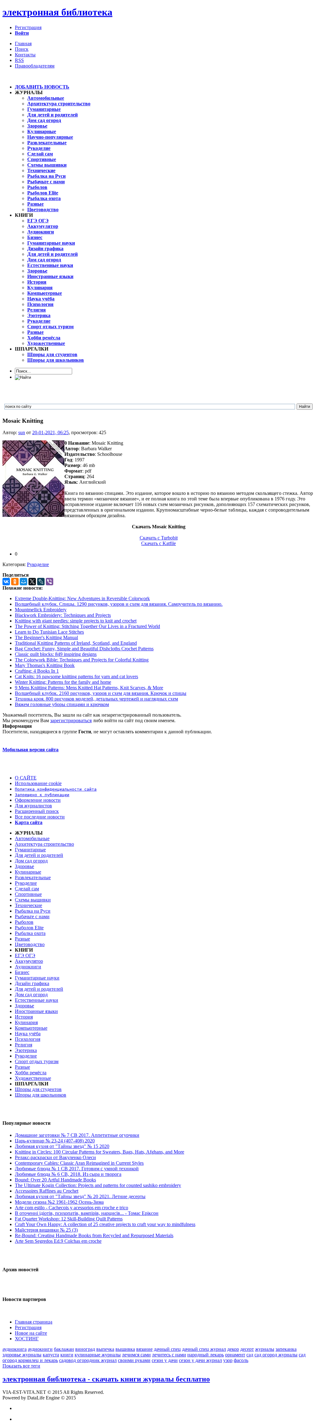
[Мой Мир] (23, 581)
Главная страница (33, 1321)
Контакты (25, 54)
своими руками (134, 1360)
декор (233, 1349)
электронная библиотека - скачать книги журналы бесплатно (106, 1379)
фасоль (241, 1360)
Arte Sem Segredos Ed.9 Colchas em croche (58, 1241)
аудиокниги (40, 1349)
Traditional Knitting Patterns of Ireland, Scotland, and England (76, 643)
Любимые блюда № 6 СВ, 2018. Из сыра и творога (68, 1174)
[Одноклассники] (15, 581)
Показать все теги (21, 1365)
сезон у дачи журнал (200, 1360)
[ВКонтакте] (6, 581)
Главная (23, 43)
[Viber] (49, 581)
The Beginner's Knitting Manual (46, 637)
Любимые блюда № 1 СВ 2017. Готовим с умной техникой (77, 1168)
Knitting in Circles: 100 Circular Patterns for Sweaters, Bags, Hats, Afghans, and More (99, 1151)
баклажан (64, 1349)
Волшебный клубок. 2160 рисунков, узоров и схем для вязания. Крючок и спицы (100, 693)
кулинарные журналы (98, 1354)
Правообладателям (34, 65)
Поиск (21, 49)
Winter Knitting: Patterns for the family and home (63, 682)
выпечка (105, 1349)
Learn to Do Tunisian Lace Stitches (49, 632)
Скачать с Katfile (158, 543)
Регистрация (28, 27)
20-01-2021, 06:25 (50, 432)
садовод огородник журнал (88, 1360)
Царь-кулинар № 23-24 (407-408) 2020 (55, 1140)
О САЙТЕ (26, 777)
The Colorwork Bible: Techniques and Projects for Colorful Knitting (82, 659)
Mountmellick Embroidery (41, 609)
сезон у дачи (165, 1360)
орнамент (235, 1354)
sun (21, 432)
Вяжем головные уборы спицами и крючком (62, 704)
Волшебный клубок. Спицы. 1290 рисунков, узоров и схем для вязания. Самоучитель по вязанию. (119, 604)
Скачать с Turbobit (159, 537)
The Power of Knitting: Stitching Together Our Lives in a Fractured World (87, 626)
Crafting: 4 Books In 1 (37, 671)
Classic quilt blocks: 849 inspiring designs (56, 654)
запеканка (286, 1349)
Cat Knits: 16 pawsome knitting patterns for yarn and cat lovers (76, 676)
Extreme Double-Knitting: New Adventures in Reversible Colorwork (82, 598)
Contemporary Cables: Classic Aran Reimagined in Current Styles (79, 1163)
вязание (144, 1349)
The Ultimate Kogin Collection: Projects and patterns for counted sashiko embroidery (98, 1185)
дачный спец (167, 1349)
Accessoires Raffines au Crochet (46, 1191)
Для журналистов (33, 805)
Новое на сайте (31, 1333)
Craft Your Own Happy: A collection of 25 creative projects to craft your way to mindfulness (105, 1224)
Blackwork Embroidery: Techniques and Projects (63, 615)
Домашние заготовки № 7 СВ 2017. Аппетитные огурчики (77, 1135)
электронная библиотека (57, 12)
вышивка (125, 1349)
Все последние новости (40, 816)
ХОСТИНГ (27, 1338)
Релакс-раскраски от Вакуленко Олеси (55, 1157)
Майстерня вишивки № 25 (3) (46, 1230)
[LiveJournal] (41, 581)
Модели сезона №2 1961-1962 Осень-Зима (59, 1202)
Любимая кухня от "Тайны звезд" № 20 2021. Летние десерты (80, 1196)
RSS (19, 60)
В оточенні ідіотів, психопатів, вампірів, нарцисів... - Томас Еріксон (86, 1213)
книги (66, 1354)
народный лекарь (205, 1354)
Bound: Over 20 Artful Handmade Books (55, 1179)
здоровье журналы (21, 1354)
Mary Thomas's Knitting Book (45, 665)
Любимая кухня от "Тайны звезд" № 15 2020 (62, 1146)
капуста (51, 1354)
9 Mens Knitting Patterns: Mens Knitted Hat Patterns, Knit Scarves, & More (89, 687)
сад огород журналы (275, 1354)
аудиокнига (14, 1349)
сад (249, 1354)
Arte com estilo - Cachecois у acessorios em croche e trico (71, 1207)
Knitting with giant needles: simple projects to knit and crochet (76, 620)
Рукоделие (38, 564)
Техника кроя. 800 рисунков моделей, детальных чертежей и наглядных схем (96, 698)
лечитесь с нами (169, 1354)
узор (227, 1360)
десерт (247, 1349)
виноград (85, 1349)
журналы (264, 1349)
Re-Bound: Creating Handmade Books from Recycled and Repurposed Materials (94, 1235)
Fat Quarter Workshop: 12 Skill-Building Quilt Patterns (69, 1218)
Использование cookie (38, 783)
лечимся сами (136, 1354)
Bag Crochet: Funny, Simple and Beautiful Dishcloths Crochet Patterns (84, 648)
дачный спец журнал (204, 1349)
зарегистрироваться (71, 720)
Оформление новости (38, 800)
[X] (32, 581)
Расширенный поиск (37, 811)
